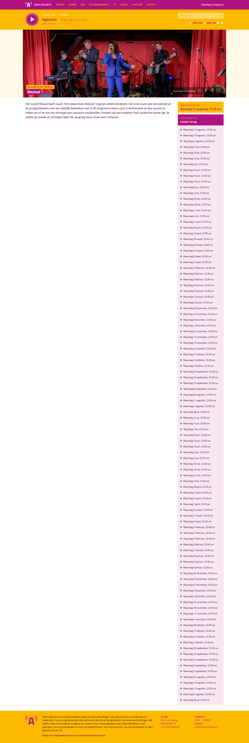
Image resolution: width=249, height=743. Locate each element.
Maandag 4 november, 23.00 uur (199, 619)
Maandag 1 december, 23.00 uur (199, 325)
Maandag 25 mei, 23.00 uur (197, 198)
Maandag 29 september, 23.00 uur (200, 371)
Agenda (73, 4)
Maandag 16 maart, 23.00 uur (198, 250)
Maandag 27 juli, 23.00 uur (196, 147)
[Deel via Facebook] (206, 91)
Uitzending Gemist (99, 4)
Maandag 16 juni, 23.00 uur (197, 446)
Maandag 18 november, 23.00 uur (200, 607)
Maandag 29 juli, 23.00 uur (196, 700)
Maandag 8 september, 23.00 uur (200, 389)
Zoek (221, 16)
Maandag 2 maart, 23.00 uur (197, 262)
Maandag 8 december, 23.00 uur (199, 319)
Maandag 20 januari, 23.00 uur (198, 556)
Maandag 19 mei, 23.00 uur (197, 469)
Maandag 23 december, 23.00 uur (200, 579)
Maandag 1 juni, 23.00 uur (196, 193)
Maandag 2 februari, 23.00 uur (198, 279)
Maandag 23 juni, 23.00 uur (197, 440)
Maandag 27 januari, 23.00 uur (198, 550)
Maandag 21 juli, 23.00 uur (196, 417)
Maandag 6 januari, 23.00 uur (198, 567)
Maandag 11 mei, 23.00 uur (197, 210)
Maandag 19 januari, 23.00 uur (198, 291)
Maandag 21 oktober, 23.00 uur (199, 631)
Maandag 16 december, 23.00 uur (200, 584)
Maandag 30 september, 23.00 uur (200, 648)
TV (114, 4)
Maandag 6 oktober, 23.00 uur (198, 366)
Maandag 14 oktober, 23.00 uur (199, 636)
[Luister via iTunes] (218, 23)
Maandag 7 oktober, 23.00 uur (198, 642)
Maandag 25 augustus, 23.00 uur (199, 394)
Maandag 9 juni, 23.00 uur (196, 452)
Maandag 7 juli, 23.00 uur (196, 429)
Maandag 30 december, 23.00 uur (200, 573)
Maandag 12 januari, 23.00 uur (198, 296)
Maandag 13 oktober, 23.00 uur (199, 360)
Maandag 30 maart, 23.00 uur (198, 239)
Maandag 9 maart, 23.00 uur (197, 256)
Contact (151, 4)
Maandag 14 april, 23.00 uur (197, 498)
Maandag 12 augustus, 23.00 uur (199, 688)
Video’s (124, 4)
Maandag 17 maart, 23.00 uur (198, 515)
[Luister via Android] (222, 23)
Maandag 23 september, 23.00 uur (200, 654)
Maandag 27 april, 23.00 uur (197, 221)
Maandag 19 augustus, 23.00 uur (199, 682)
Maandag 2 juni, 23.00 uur (196, 458)
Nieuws (61, 4)
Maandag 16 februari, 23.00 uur (199, 268)
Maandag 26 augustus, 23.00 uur (199, 677)
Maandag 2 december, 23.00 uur (199, 596)
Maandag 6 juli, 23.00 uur (196, 164)
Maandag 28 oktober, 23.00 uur (199, 625)
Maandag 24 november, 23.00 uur (200, 331)
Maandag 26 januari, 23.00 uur (198, 285)
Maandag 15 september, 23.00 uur (200, 383)
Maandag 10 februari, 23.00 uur (199, 538)
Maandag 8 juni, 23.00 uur (196, 187)
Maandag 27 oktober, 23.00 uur (199, 354)
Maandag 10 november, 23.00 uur (200, 342)
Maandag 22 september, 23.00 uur (200, 377)
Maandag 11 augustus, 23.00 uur (199, 400)
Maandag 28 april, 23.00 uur (197, 486)
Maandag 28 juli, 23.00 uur (196, 412)
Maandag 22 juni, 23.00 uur (197, 175)
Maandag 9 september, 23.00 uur (200, 665)
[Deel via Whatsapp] (200, 91)
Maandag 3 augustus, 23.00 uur (199, 141)
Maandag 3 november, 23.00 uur (199, 348)
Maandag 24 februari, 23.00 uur (199, 527)
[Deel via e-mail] (218, 91)
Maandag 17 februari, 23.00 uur (199, 533)
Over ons (137, 4)
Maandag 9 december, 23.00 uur (199, 590)
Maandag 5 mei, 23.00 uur (196, 481)
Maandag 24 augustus (213, 4)
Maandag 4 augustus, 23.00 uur (199, 406)
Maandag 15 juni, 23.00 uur (197, 181)
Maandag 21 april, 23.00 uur (197, 492)
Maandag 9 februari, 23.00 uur (198, 273)
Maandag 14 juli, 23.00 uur (196, 423)
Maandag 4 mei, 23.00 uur (196, 216)
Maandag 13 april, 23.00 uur (197, 233)
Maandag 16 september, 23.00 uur (200, 659)
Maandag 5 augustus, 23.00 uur (199, 694)
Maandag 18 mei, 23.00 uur (197, 204)
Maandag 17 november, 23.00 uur (200, 337)
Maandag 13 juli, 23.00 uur (196, 158)
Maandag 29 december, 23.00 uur (200, 308)
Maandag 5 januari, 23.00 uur (198, 302)
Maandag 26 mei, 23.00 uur (197, 463)
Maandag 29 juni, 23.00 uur (197, 170)
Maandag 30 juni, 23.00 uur (197, 435)
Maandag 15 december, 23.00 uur (200, 314)
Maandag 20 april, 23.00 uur (197, 227)
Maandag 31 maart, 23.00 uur (198, 510)
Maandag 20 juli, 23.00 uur (196, 152)
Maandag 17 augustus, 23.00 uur (199, 129)
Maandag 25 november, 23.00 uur (200, 602)
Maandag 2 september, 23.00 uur (200, 671)
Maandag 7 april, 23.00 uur (196, 504)
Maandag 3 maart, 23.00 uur (197, 521)
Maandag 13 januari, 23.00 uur (198, 561)
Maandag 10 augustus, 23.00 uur (199, 135)
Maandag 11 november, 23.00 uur (200, 613)
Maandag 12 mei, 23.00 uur (197, 475)
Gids (83, 4)
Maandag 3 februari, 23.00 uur (198, 544)
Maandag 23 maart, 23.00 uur (198, 245)
